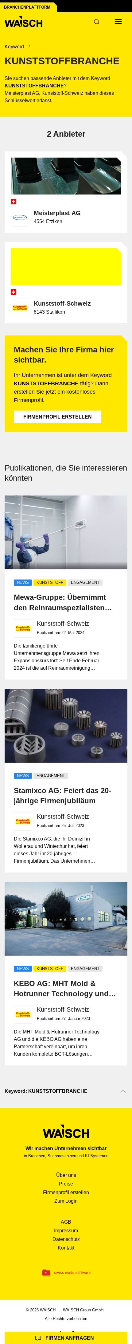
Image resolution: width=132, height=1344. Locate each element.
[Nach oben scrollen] (123, 1091)
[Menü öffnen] (118, 21)
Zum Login (66, 1201)
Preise (66, 1183)
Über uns (66, 1175)
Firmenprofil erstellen (57, 416)
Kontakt (66, 1247)
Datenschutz (66, 1239)
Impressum (66, 1230)
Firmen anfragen (69, 1338)
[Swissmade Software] (66, 1273)
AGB (66, 1222)
